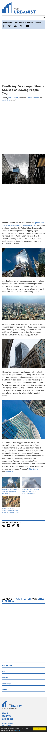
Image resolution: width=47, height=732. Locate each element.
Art (16, 23)
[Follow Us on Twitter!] (9, 26)
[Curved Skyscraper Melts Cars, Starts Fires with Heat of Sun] (11, 482)
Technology (6, 683)
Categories (7, 719)
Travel (4, 689)
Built (29, 23)
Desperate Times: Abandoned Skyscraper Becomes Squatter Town (10, 510)
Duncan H (9, 471)
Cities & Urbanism (33, 98)
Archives (6, 716)
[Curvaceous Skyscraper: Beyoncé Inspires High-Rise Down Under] (31, 482)
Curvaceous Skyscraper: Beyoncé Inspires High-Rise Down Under (30, 491)
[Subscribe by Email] (27, 26)
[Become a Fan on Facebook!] (3, 26)
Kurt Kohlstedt (13, 98)
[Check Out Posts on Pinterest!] (15, 26)
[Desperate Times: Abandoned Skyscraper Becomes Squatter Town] (11, 501)
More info (17, 730)
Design (21, 23)
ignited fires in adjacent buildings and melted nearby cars (23, 224)
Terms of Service (7, 723)
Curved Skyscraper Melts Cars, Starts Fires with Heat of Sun (10, 491)
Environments (36, 23)
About (5, 713)
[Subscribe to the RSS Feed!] (21, 26)
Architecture (8, 23)
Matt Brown (33, 469)
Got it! (39, 729)
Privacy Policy (6, 725)
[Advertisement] (23, 55)
